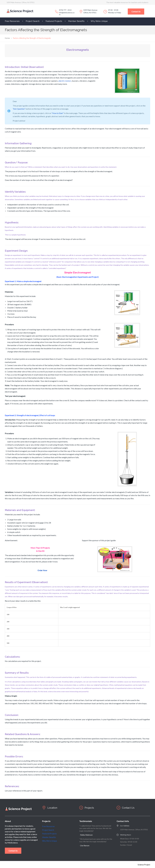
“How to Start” (58, 113)
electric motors (64, 81)
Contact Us (136, 11)
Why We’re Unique (99, 21)
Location (52, 807)
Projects (89, 807)
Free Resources (12, 21)
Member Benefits (76, 21)
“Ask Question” (19, 109)
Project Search (32, 21)
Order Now (42, 570)
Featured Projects (54, 21)
